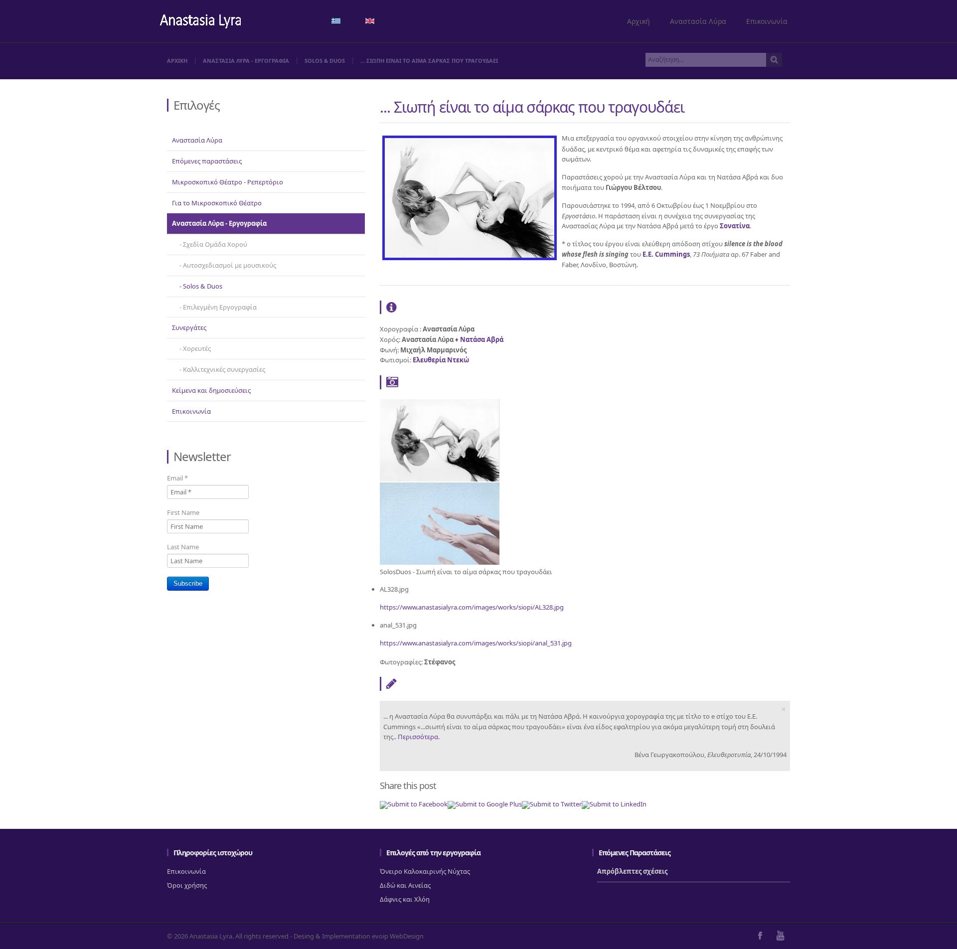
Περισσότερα (418, 736)
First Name (183, 512)
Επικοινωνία (767, 21)
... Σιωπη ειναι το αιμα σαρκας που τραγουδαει (429, 60)
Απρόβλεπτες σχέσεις (632, 871)
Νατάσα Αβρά (481, 339)
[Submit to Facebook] (414, 803)
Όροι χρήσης (187, 885)
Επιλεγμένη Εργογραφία (220, 307)
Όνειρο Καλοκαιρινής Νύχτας (425, 871)
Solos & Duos (325, 60)
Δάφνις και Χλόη (405, 899)
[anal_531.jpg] (439, 562)
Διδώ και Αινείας (405, 885)
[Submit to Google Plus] (485, 803)
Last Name (183, 546)
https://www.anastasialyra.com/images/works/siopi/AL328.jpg (472, 607)
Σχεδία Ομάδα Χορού (215, 244)
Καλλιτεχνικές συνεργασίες (224, 369)
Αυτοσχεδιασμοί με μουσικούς (229, 265)
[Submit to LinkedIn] (614, 803)
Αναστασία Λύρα (698, 21)
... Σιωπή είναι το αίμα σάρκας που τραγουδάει (532, 107)
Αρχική (638, 21)
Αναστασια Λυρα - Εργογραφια (246, 60)
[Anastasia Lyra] (201, 22)
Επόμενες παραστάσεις (207, 161)
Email (177, 478)
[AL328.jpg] (439, 478)
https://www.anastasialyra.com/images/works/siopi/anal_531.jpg (476, 642)
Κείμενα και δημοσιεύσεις (211, 390)
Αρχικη (177, 60)
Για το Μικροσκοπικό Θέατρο (217, 202)
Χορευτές (197, 348)
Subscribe (187, 583)
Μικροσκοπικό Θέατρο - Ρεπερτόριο (227, 181)
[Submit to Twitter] (552, 803)
